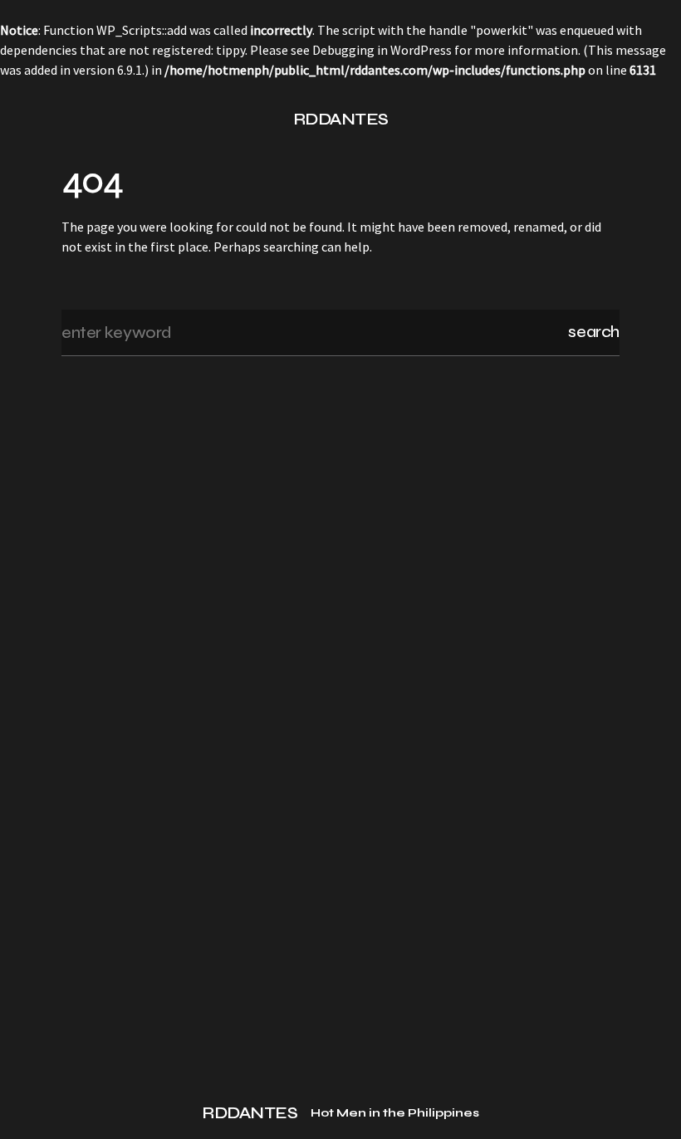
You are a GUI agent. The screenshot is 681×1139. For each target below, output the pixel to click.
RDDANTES (341, 119)
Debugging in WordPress (382, 50)
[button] (68, 119)
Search (594, 331)
